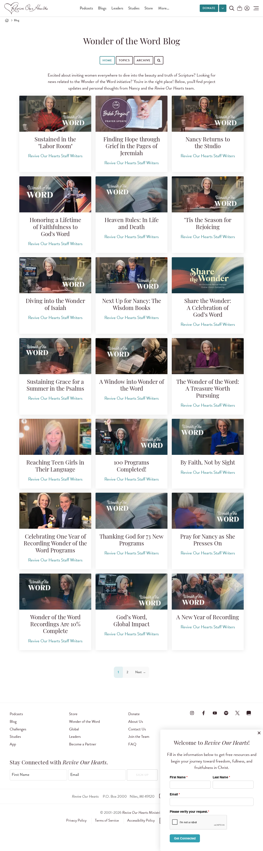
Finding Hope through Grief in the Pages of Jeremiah (131, 147)
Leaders (117, 8)
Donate (209, 8)
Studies (134, 8)
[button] (255, 8)
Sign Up (142, 775)
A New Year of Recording (207, 618)
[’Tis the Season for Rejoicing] (208, 194)
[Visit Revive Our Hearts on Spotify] (226, 713)
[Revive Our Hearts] (27, 8)
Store (148, 8)
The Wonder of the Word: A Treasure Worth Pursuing (207, 389)
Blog (13, 721)
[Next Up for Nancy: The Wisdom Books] (131, 275)
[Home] (6, 20)
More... (163, 8)
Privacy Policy (76, 820)
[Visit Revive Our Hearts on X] (237, 713)
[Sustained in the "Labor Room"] (55, 114)
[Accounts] (246, 8)
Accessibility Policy (141, 820)
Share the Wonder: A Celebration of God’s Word (207, 308)
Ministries (142, 812)
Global (74, 729)
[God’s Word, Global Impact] (131, 592)
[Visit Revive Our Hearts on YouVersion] (248, 713)
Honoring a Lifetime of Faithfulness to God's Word (55, 227)
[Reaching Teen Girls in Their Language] (55, 437)
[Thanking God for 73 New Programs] (131, 511)
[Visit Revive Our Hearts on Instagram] (192, 713)
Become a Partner (82, 744)
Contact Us (137, 729)
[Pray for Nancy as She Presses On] (208, 511)
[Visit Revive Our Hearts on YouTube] (214, 713)
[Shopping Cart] (239, 8)
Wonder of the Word (84, 721)
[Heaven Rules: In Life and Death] (131, 194)
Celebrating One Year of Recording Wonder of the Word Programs (55, 544)
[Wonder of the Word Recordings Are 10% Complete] (55, 592)
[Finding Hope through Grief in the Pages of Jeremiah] (131, 114)
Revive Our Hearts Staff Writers (55, 156)
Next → (140, 672)
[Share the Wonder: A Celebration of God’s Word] (208, 275)
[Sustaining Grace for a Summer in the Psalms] (55, 356)
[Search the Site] (231, 8)
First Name (20, 774)
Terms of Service (107, 820)
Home (107, 60)
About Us (135, 721)
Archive (143, 60)
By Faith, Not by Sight (207, 463)
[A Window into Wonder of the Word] (131, 356)
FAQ (132, 744)
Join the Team (138, 736)
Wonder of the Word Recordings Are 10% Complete (55, 624)
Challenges (18, 729)
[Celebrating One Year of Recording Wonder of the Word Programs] (55, 511)
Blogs (102, 8)
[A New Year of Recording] (208, 592)
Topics (124, 60)
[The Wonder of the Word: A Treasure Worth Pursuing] (208, 356)
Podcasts (86, 8)
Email (74, 774)
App (13, 744)
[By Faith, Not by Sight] (208, 437)
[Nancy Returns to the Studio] (208, 114)
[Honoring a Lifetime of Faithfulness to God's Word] (55, 194)
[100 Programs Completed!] (131, 437)
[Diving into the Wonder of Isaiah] (55, 275)
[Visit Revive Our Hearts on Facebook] (203, 713)
